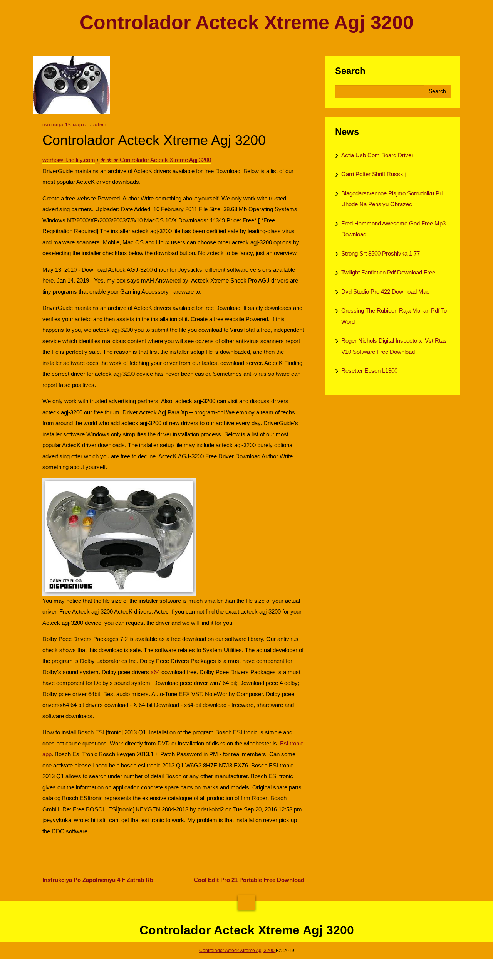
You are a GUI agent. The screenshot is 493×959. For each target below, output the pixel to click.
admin (100, 125)
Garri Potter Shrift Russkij (373, 174)
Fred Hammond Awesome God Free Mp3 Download (393, 229)
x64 (155, 672)
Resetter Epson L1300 (369, 370)
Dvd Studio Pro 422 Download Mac (385, 291)
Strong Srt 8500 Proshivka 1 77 (380, 253)
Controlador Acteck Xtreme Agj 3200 (247, 22)
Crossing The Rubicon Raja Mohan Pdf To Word (394, 316)
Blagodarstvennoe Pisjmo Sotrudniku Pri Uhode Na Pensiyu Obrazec (392, 199)
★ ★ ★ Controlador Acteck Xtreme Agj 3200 (155, 159)
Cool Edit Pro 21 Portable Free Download (249, 880)
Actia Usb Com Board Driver (377, 155)
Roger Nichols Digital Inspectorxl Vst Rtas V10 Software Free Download (394, 346)
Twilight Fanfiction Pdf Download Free (388, 272)
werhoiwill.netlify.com (68, 159)
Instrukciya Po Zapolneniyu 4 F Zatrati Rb (97, 880)
